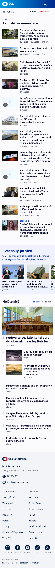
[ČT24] (8, 4)
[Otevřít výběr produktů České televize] (52, 4)
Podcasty (7, 514)
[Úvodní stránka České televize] (14, 458)
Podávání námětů (37, 526)
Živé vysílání (8, 497)
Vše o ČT (6, 538)
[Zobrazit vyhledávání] (45, 4)
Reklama (33, 497)
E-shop (6, 526)
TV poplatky (8, 503)
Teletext (6, 509)
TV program (8, 491)
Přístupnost (37, 562)
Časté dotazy (35, 532)
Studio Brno (35, 503)
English (5, 562)
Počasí (5, 520)
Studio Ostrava (36, 509)
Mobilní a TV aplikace (12, 532)
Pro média (34, 491)
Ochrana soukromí (20, 562)
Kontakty (33, 538)
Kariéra (32, 520)
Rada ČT (33, 514)
